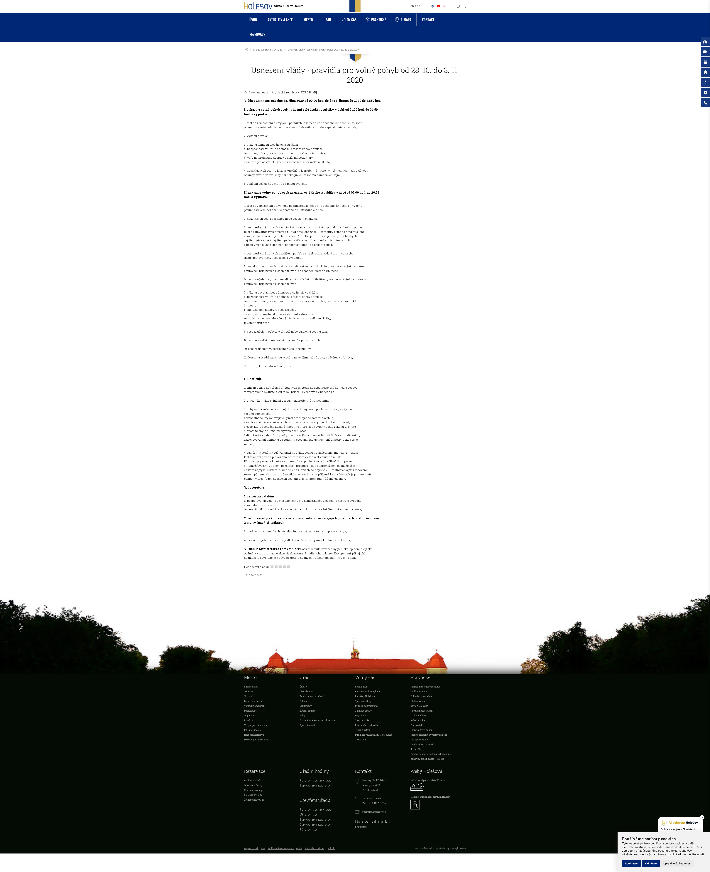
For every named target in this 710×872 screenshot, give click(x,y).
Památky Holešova (365, 696)
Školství (248, 696)
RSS (263, 848)
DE (418, 6)
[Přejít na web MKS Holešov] (438, 786)
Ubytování (360, 715)
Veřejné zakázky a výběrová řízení (428, 734)
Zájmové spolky (363, 710)
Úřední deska (307, 691)
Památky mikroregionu (367, 691)
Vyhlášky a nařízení (254, 705)
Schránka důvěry (419, 705)
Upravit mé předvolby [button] (677, 863)
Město (308, 20)
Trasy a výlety (362, 729)
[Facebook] (432, 6)
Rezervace (257, 34)
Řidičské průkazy (253, 794)
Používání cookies (314, 848)
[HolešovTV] (438, 6)
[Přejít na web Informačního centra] (438, 804)
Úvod (253, 20)
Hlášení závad (417, 701)
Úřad (327, 20)
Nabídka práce (417, 720)
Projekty (248, 720)
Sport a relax (361, 686)
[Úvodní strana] (246, 49)
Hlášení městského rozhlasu (425, 686)
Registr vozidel (252, 780)
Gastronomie (362, 720)
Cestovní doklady (253, 790)
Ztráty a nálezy (418, 715)
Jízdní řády (416, 749)
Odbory (303, 701)
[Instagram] (444, 6)
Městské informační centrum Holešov (430, 796)
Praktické (378, 20)
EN (412, 6)
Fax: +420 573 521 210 (374, 803)
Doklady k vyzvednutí (421, 696)
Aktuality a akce (280, 20)
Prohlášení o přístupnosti (281, 848)
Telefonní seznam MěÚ (312, 696)
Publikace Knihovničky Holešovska (373, 734)
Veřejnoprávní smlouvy (256, 725)
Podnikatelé (250, 710)
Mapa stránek (251, 848)
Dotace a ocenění (253, 701)
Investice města (252, 729)
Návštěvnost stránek (421, 710)
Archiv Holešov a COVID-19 (267, 49)
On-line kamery (418, 691)
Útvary (303, 686)
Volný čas (349, 20)
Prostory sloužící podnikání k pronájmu (431, 753)
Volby (302, 715)
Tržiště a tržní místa (421, 729)
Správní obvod (307, 725)
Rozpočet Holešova (254, 734)
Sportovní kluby (363, 701)
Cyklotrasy (360, 739)
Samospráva (251, 686)
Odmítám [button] (651, 863)
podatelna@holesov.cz (374, 811)
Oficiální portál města (288, 6)
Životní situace (307, 710)
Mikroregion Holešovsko (257, 739)
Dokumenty (306, 705)
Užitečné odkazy (419, 739)
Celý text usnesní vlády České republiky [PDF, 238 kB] (280, 92)
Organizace (250, 715)
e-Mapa (406, 20)
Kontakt (428, 20)
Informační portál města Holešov (427, 780)
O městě (248, 691)
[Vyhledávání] (464, 6)
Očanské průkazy (253, 785)
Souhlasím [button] (631, 863)
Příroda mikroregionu (366, 705)
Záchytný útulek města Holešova (427, 758)
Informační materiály (366, 725)
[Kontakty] (458, 6)
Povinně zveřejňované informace (317, 720)
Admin (331, 848)
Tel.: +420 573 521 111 (373, 798)
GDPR (299, 848)
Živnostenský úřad (254, 799)
